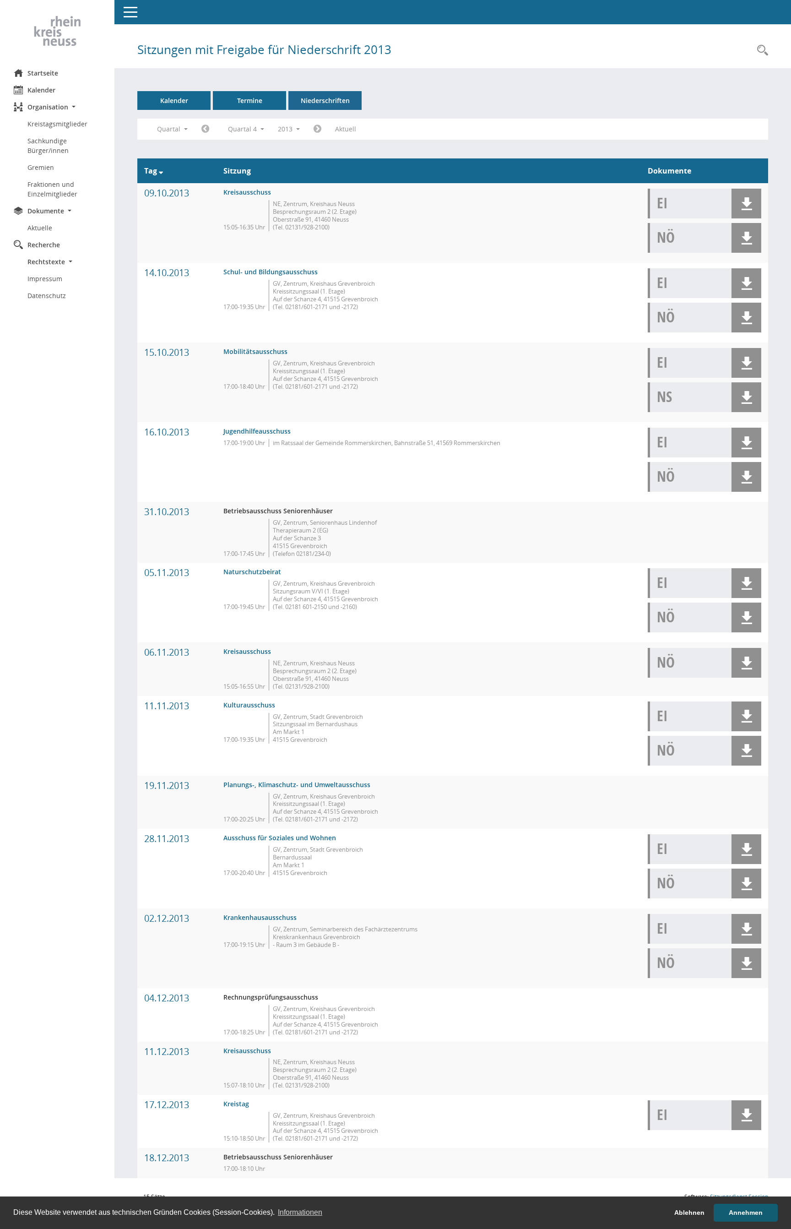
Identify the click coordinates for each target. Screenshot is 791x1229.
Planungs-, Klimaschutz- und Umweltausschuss (296, 784)
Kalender (41, 90)
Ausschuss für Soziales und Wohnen (279, 837)
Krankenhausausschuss (260, 917)
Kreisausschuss (247, 192)
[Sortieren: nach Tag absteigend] (161, 171)
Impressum (44, 278)
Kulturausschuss (249, 705)
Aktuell (345, 129)
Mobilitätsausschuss (255, 351)
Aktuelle (39, 227)
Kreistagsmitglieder (57, 124)
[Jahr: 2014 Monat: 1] (317, 129)
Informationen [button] (300, 1212)
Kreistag (236, 1103)
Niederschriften (325, 100)
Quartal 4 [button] (243, 129)
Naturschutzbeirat (252, 571)
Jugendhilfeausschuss (257, 431)
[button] (57, 106)
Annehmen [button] (746, 1212)
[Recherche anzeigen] (760, 50)
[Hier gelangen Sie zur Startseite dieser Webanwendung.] (57, 31)
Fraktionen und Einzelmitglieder (52, 189)
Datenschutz (46, 295)
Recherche (43, 244)
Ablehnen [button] (689, 1212)
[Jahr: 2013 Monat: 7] (205, 129)
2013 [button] (286, 129)
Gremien (40, 167)
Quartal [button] (169, 129)
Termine (249, 100)
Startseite (42, 73)
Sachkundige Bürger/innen (48, 145)
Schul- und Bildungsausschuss (270, 271)
